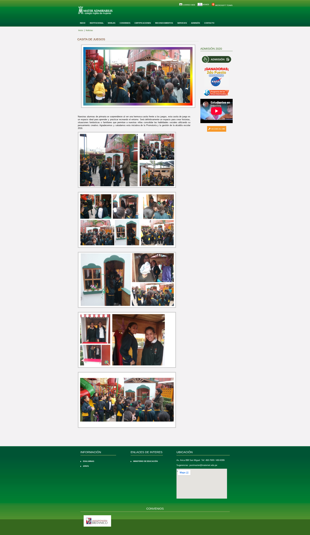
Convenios (125, 23)
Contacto (209, 23)
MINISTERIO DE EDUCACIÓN (145, 461)
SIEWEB (205, 5)
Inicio (82, 23)
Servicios (182, 23)
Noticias (89, 30)
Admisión (195, 23)
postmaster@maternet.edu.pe (203, 465)
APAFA (86, 466)
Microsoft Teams (223, 5)
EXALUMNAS (88, 461)
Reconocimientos (164, 23)
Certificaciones (142, 23)
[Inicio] (104, 10)
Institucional (97, 23)
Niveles (111, 23)
